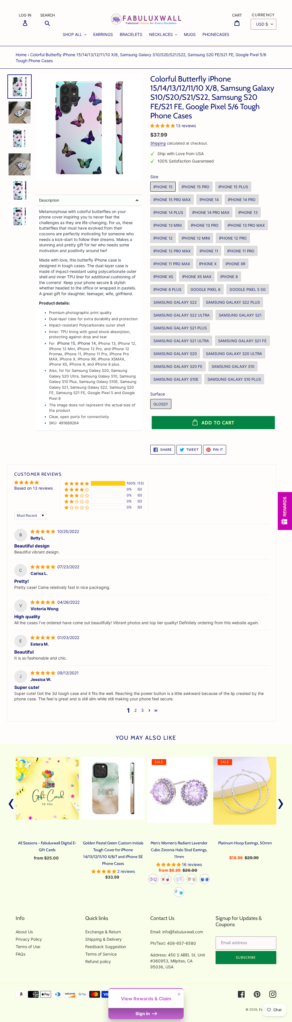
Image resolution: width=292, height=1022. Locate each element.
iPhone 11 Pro (240, 251)
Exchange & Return (103, 931)
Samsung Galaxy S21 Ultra (181, 340)
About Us (24, 931)
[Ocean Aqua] (179, 892)
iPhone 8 (229, 276)
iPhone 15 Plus (233, 186)
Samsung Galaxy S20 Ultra (234, 353)
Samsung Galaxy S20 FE (177, 366)
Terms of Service (101, 954)
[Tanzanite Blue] (205, 879)
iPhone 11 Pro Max (171, 263)
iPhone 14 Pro (242, 199)
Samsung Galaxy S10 (233, 366)
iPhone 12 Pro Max (171, 251)
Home (21, 54)
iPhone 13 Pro (204, 225)
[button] (89, 200)
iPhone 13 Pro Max (246, 225)
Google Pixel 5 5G (248, 289)
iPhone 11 (209, 251)
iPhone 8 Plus (167, 289)
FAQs (20, 954)
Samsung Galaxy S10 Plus (234, 379)
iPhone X (207, 263)
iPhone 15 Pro (195, 186)
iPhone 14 (209, 199)
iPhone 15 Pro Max (171, 199)
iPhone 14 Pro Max (210, 212)
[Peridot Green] (192, 879)
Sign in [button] (143, 1013)
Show (285, 511)
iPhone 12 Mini (196, 238)
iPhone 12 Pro (233, 238)
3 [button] (142, 710)
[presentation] (11, 802)
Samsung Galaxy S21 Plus (180, 328)
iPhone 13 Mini (167, 225)
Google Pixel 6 (205, 289)
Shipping (158, 143)
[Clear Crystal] (179, 879)
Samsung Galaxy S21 (240, 315)
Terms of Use (28, 946)
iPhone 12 (163, 238)
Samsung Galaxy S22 (175, 302)
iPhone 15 (163, 186)
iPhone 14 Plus (168, 212)
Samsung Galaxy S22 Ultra (181, 315)
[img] (43, 531)
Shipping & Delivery (103, 939)
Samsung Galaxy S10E (175, 379)
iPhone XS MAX (196, 276)
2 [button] (135, 710)
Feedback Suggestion (105, 946)
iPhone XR (235, 263)
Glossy (160, 404)
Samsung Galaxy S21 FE (242, 340)
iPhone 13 (247, 212)
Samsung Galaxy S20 (175, 353)
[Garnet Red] (166, 879)
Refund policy (98, 961)
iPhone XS (163, 276)
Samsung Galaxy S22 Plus (233, 302)
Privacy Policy (29, 939)
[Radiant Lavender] (153, 879)
